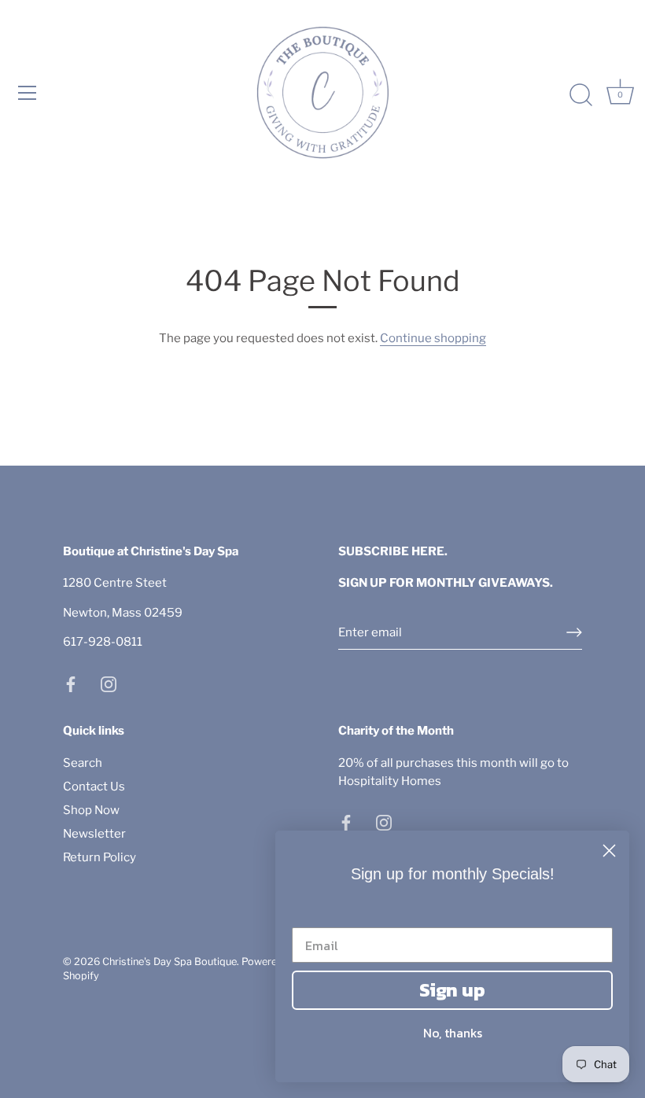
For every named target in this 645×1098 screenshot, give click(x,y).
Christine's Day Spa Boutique (169, 961)
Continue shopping (433, 338)
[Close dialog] (609, 850)
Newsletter (94, 834)
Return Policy (99, 857)
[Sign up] (574, 632)
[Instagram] (108, 683)
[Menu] (27, 93)
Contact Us (94, 786)
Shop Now (91, 810)
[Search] (580, 95)
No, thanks (452, 1032)
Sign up (452, 990)
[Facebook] (71, 683)
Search (82, 763)
